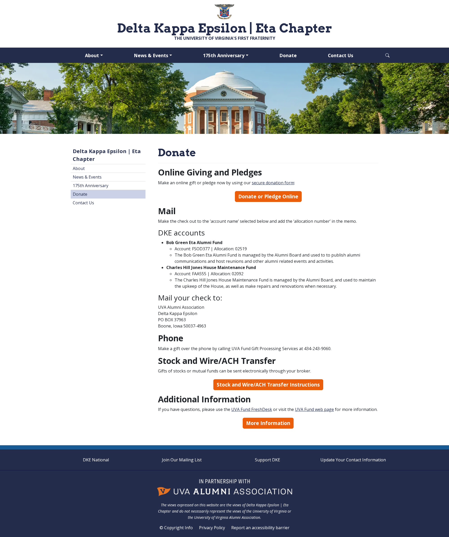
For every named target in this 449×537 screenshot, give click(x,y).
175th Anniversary (224, 55)
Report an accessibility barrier (260, 528)
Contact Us (340, 55)
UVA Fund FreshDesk (251, 409)
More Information (268, 423)
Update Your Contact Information (353, 460)
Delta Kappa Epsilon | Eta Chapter (107, 155)
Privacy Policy (212, 528)
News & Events (151, 55)
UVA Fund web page (314, 409)
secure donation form (273, 183)
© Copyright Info (176, 528)
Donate (288, 55)
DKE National (96, 460)
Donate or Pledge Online (268, 196)
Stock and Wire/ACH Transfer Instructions (268, 384)
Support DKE (267, 460)
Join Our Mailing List (182, 460)
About (92, 55)
